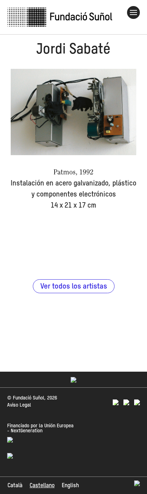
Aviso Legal (19, 405)
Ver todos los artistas (73, 286)
